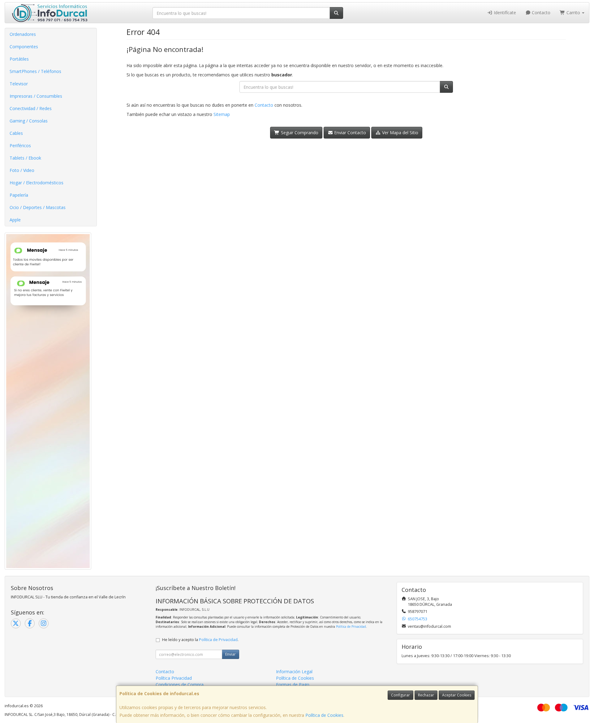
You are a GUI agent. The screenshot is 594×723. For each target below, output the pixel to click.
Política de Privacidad (351, 626)
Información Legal (294, 671)
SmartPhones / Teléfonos (35, 71)
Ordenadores (23, 34)
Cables (16, 133)
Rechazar (426, 695)
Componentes (24, 46)
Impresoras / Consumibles (36, 96)
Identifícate (504, 12)
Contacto (540, 12)
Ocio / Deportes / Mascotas (38, 207)
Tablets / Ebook (25, 158)
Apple (15, 220)
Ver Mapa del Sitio (399, 132)
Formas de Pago (292, 684)
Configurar (400, 695)
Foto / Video (22, 170)
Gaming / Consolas (29, 121)
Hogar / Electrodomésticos (36, 183)
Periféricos (20, 145)
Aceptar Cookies (456, 695)
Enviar (230, 654)
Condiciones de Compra (180, 684)
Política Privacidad (174, 678)
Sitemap (221, 114)
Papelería (19, 195)
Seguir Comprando (299, 132)
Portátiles (19, 59)
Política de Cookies (324, 715)
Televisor (19, 84)
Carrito (573, 12)
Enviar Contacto (349, 132)
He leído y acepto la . (200, 639)
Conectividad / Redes (31, 108)
